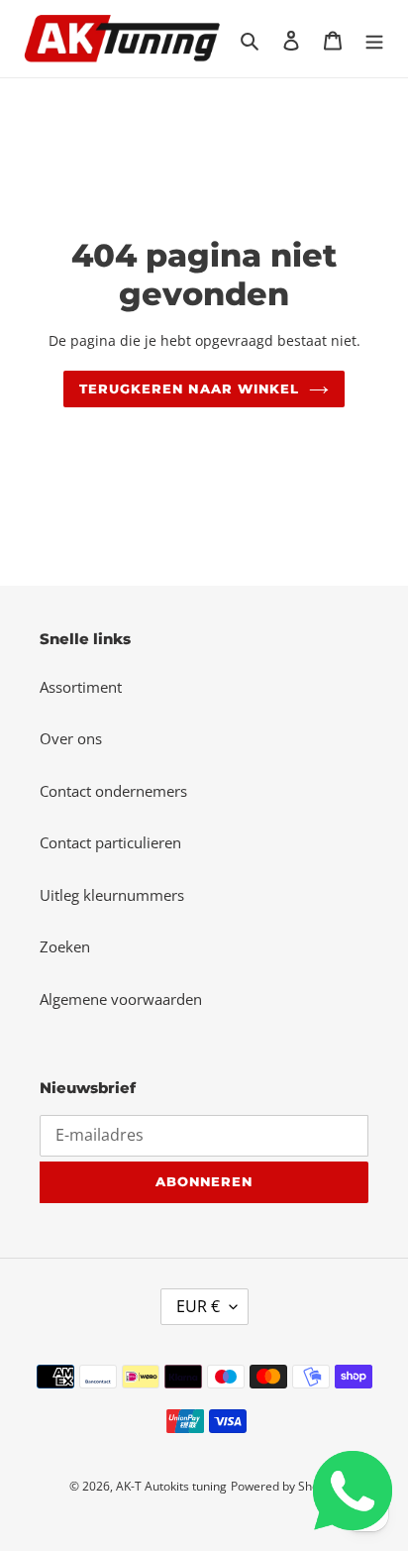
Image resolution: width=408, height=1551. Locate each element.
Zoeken (65, 946)
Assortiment (81, 687)
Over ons (71, 738)
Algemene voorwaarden (121, 999)
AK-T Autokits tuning (171, 1486)
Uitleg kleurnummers (112, 895)
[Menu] (374, 39)
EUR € (198, 1306)
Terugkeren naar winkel (189, 388)
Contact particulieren (110, 842)
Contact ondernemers (113, 791)
